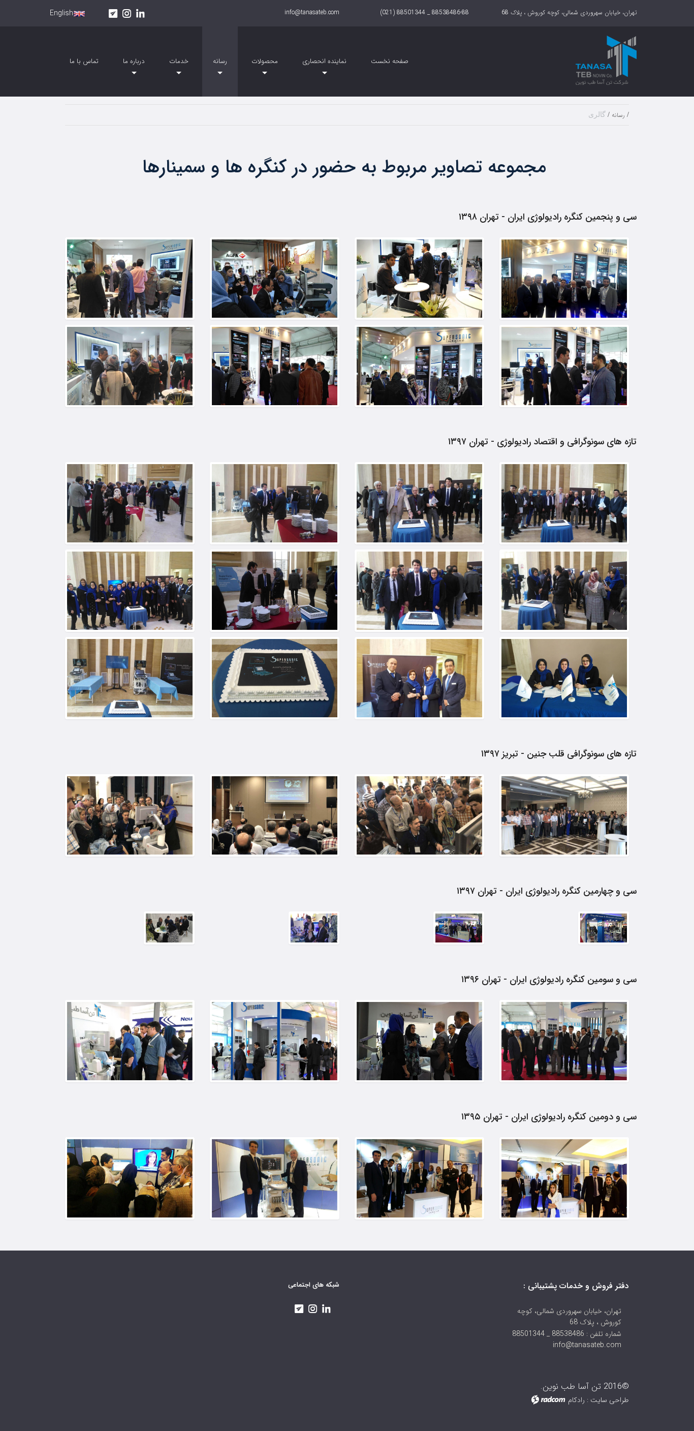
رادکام (576, 1400)
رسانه (618, 115)
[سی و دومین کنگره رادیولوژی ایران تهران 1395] (564, 1178)
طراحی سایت (609, 1400)
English (61, 13)
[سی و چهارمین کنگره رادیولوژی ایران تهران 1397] (603, 928)
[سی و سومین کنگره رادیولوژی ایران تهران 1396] (564, 1041)
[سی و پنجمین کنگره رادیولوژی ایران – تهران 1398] (564, 278)
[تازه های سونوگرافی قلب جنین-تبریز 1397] (564, 815)
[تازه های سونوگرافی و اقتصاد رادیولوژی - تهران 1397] (564, 503)
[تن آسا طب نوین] (570, 58)
